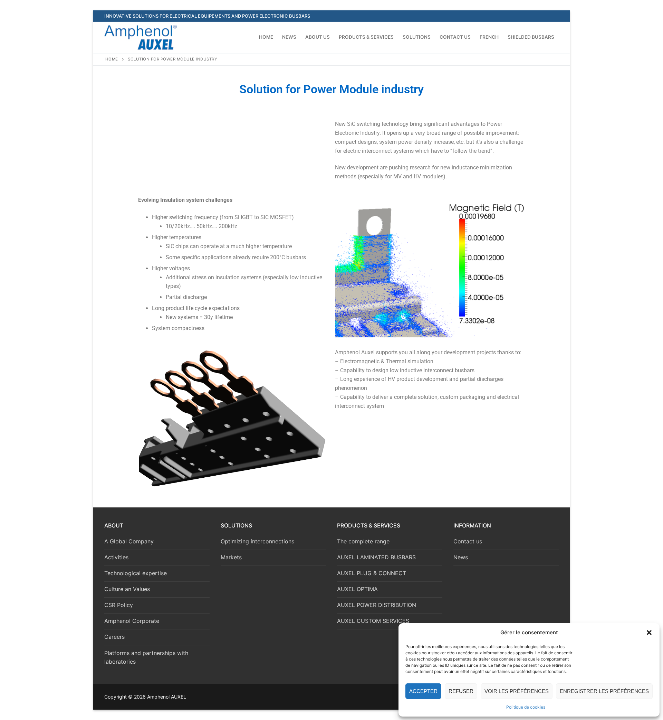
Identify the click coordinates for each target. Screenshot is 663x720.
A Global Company (129, 541)
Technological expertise (135, 573)
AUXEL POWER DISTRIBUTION (376, 604)
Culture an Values (127, 589)
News (460, 557)
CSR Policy (118, 604)
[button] (649, 632)
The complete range (363, 541)
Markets (231, 557)
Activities (116, 557)
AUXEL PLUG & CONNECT (371, 573)
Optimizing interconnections (257, 541)
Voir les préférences (516, 691)
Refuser (461, 691)
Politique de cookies (525, 707)
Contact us (467, 541)
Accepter (423, 691)
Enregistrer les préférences (604, 691)
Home (111, 59)
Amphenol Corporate (131, 620)
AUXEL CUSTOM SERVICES (373, 620)
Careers (114, 636)
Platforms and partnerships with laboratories (146, 657)
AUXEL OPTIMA (357, 589)
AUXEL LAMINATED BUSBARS (376, 557)
